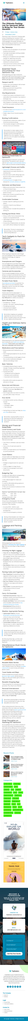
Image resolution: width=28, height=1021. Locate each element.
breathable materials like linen (11, 615)
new (19, 804)
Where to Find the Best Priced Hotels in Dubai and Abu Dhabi (17, 766)
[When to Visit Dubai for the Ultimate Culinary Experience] (6, 774)
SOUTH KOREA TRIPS (17, 809)
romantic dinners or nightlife (17, 181)
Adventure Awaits (8, 786)
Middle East (7, 804)
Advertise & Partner (8, 1011)
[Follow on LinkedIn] (20, 987)
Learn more (14, 761)
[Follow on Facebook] (8, 987)
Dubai (15, 792)
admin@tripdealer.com (14, 929)
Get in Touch (7, 1009)
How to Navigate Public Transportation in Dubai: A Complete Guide (17, 758)
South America (7, 809)
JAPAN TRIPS (7, 801)
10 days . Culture (9, 32)
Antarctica (6, 789)
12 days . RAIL (17, 783)
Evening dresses (7, 180)
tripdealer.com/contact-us (14, 914)
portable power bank (9, 283)
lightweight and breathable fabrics (16, 163)
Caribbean (18, 789)
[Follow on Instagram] (15, 987)
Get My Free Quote (14, 954)
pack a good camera (20, 709)
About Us (6, 995)
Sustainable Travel (8, 812)
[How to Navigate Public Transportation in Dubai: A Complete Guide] (6, 758)
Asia (16, 32)
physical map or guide (8, 676)
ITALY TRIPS (15, 798)
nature (13, 804)
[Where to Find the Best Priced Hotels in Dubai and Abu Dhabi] (6, 766)
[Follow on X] (10, 987)
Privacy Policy (7, 1002)
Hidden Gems (7, 798)
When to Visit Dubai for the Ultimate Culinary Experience (17, 773)
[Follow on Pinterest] (18, 987)
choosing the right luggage (16, 544)
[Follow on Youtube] (13, 987)
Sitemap (6, 996)
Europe (20, 792)
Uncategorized (7, 815)
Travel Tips (17, 812)
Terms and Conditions (8, 1003)
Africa (16, 786)
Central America (7, 792)
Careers (5, 1012)
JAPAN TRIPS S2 (16, 801)
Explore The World (8, 795)
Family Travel (18, 795)
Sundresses (6, 169)
